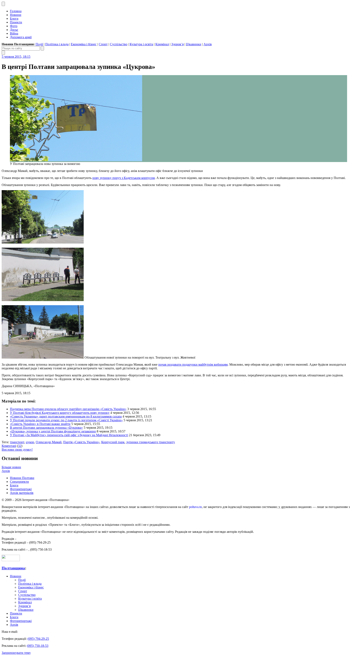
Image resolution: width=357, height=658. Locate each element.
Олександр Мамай (49, 442)
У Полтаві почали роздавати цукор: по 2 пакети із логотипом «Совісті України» (66, 420)
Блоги (14, 18)
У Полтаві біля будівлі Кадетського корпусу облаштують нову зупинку (59, 412)
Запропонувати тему (16, 652)
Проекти (16, 22)
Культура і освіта (141, 44)
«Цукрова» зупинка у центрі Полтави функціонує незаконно (53, 431)
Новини (15, 15)
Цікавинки (193, 44)
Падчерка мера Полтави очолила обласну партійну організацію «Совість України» (68, 409)
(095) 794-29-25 (38, 638)
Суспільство (118, 44)
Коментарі (9, 446)
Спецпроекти (19, 481)
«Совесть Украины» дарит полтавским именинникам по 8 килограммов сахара (66, 416)
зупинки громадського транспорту (150, 442)
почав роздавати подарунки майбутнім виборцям (193, 364)
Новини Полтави (22, 478)
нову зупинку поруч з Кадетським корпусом (123, 178)
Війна (14, 33)
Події (39, 44)
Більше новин (11, 467)
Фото (13, 26)
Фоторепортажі (21, 489)
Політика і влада (57, 44)
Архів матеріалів (21, 493)
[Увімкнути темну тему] (3, 4)
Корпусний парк (113, 442)
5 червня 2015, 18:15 (16, 56)
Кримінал (162, 44)
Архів (207, 44)
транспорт (17, 442)
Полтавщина (13, 568)
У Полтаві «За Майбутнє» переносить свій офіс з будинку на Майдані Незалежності (69, 435)
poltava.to (195, 507)
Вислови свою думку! (17, 449)
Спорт (103, 44)
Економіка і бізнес (83, 44)
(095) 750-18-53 (37, 645)
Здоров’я (177, 44)
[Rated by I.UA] (11, 560)
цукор (30, 442)
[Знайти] (42, 48)
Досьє (14, 29)
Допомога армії (21, 37)
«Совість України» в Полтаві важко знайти (40, 424)
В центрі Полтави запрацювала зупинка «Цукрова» (46, 427)
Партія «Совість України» (81, 442)
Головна (15, 11)
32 (19, 446)
